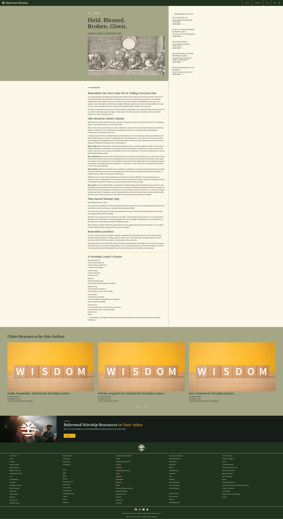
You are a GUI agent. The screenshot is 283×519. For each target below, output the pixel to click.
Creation (65, 496)
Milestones (119, 482)
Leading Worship (20, 401)
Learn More (176, 24)
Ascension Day (13, 500)
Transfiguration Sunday (15, 473)
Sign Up (68, 435)
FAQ (267, 2)
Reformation (172, 464)
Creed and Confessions (228, 482)
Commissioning (67, 490)
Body (174, 20)
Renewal (175, 45)
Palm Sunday (188, 58)
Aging (64, 473)
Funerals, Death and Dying (123, 461)
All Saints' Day (67, 461)
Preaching (118, 503)
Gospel (100, 401)
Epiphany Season (14, 467)
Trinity (170, 476)
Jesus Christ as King (178, 58)
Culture (65, 499)
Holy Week (12, 482)
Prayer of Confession (228, 458)
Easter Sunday (13, 494)
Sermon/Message (227, 476)
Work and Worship (174, 482)
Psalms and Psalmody (175, 458)
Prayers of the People (228, 488)
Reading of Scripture (227, 473)
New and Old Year (121, 494)
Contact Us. (154, 516)
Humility (100, 33)
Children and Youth (68, 481)
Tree (191, 72)
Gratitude (118, 464)
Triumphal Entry (183, 59)
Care (174, 44)
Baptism (224, 479)
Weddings (172, 479)
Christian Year (66, 484)
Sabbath (206, 401)
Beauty (64, 476)
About (247, 2)
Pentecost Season (67, 455)
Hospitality (11, 401)
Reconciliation (173, 461)
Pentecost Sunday (14, 503)
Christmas (12, 461)
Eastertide (12, 497)
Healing (179, 44)
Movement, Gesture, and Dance (124, 488)
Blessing (92, 33)
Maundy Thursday (14, 488)
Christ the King (67, 464)
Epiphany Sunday (14, 464)
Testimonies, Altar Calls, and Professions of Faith (235, 485)
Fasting (118, 458)
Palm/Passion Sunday (15, 485)
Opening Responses (174, 502)
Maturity (175, 72)
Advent (11, 458)
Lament (224, 461)
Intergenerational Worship (123, 470)
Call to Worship (173, 496)
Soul (180, 45)
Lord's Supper (110, 33)
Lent (10, 476)
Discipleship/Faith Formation (123, 455)
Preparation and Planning (176, 455)
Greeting (171, 499)
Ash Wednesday (13, 479)
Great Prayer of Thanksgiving (184, 20)
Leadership (119, 476)
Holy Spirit (175, 34)
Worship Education (174, 488)
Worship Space (28, 401)
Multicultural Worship (121, 491)
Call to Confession (227, 455)
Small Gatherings (173, 470)
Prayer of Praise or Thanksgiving (231, 494)
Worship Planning (190, 34)
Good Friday (12, 491)
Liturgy (182, 34)
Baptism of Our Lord (14, 470)
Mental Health (119, 479)
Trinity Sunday (66, 458)
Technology (172, 473)
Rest (119, 33)
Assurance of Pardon (228, 464)
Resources (97, 13)
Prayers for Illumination (228, 470)
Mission (118, 485)
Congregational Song (68, 493)
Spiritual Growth (183, 72)
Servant (175, 59)
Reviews (171, 467)
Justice (118, 473)
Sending (224, 497)
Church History (67, 487)
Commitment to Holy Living (229, 467)
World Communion (174, 485)
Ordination (119, 497)
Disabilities (66, 502)
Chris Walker (95, 87)
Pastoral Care (119, 500)
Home (90, 13)
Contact (257, 2)
